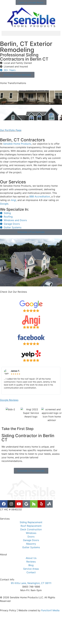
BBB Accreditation (39, 196)
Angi (13, 200)
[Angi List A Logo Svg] (49, 504)
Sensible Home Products (17, 143)
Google (4, 203)
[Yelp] (41, 504)
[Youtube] (19, 504)
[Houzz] (34, 504)
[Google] (26, 504)
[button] (31, 33)
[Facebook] (4, 504)
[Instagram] (11, 504)
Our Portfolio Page (10, 130)
